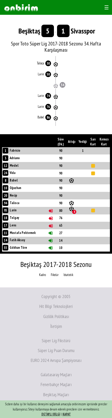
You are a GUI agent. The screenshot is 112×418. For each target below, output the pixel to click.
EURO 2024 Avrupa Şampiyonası (56, 360)
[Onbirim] (21, 7)
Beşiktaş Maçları (56, 394)
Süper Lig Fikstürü (56, 340)
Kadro (42, 275)
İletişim (56, 326)
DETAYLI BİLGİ (50, 414)
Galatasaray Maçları (56, 374)
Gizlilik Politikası (56, 316)
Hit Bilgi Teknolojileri (56, 306)
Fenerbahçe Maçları (56, 384)
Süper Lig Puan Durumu (56, 350)
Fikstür (55, 275)
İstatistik (68, 275)
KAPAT (67, 414)
